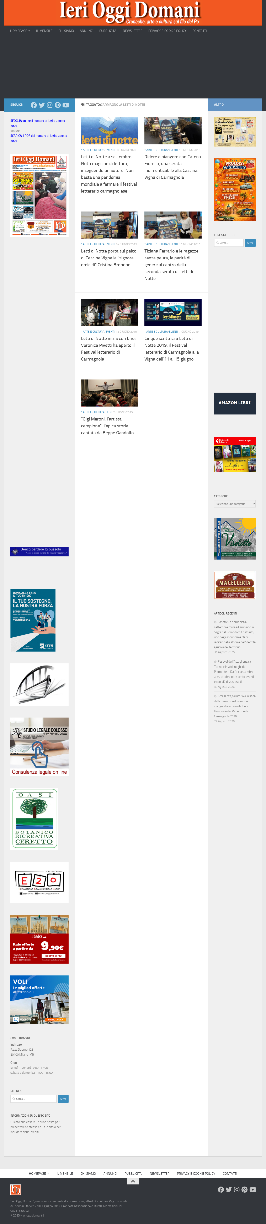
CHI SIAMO (66, 31)
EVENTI (110, 150)
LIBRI (109, 412)
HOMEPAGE (18, 31)
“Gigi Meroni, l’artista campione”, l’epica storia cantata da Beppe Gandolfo (107, 425)
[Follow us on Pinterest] (57, 105)
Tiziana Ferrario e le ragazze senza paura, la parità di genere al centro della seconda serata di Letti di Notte (171, 264)
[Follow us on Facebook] (34, 105)
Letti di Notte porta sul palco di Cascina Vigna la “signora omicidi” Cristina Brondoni (109, 257)
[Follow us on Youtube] (65, 105)
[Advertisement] (133, 67)
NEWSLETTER (133, 31)
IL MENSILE (44, 31)
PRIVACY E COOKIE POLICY (167, 31)
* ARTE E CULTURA (92, 150)
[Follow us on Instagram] (50, 105)
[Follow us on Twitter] (42, 105)
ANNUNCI (87, 31)
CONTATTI (199, 31)
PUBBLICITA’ (108, 31)
